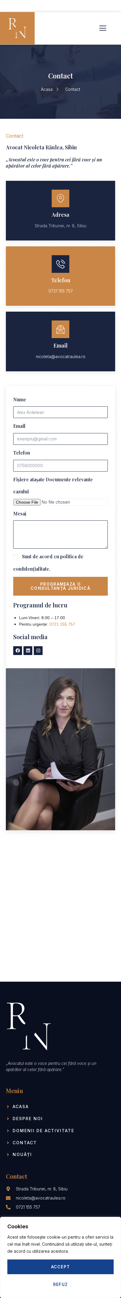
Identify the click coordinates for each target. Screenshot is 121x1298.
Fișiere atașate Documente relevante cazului (53, 485)
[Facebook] (17, 650)
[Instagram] (38, 650)
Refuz (60, 1284)
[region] (60, 1257)
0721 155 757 (62, 624)
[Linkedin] (27, 650)
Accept (60, 1266)
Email (19, 426)
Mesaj (19, 513)
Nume (19, 399)
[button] (103, 28)
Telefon (21, 453)
